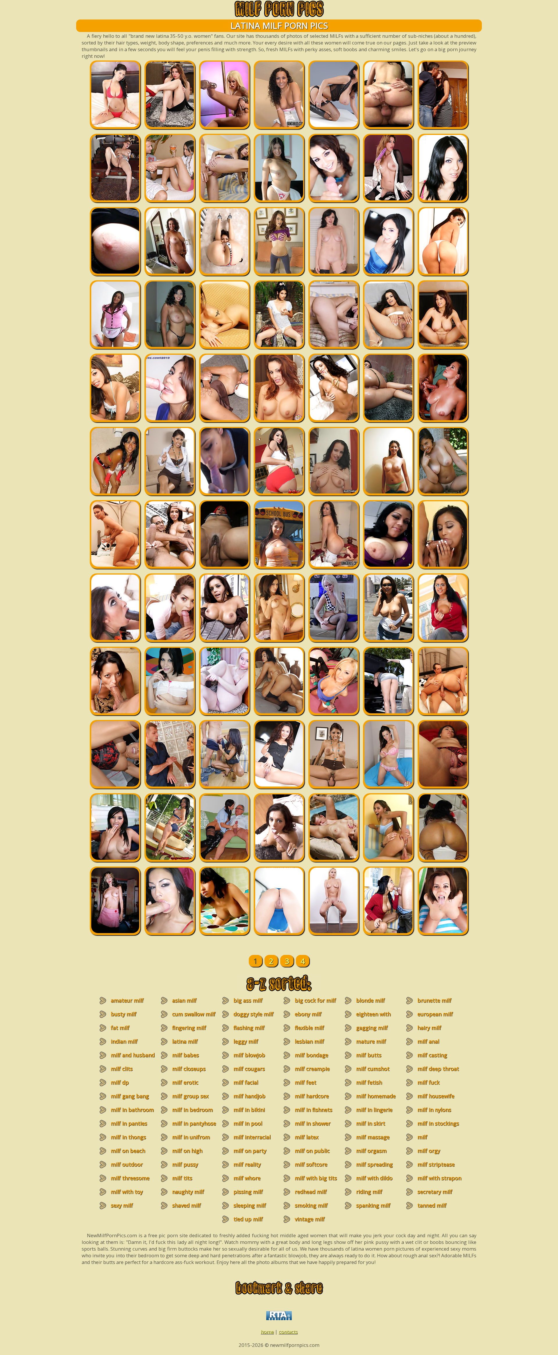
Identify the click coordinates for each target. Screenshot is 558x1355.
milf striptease (436, 1164)
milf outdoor (127, 1164)
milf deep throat (438, 1068)
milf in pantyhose (194, 1123)
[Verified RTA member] (279, 1318)
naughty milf (188, 1191)
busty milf (123, 1013)
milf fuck (428, 1082)
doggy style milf (253, 1013)
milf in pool (247, 1123)
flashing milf (248, 1027)
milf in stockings (438, 1123)
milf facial (245, 1082)
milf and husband (133, 1054)
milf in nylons (434, 1109)
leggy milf (245, 1041)
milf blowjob (249, 1054)
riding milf (369, 1191)
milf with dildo (374, 1177)
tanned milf (431, 1205)
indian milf (124, 1041)
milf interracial (252, 1136)
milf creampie (312, 1068)
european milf (435, 1013)
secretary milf (434, 1191)
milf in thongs (128, 1136)
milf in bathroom (132, 1109)
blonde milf (370, 1000)
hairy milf (429, 1027)
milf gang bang (130, 1095)
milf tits (182, 1177)
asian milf (184, 1000)
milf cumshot (372, 1068)
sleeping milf (249, 1205)
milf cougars (249, 1068)
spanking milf (373, 1205)
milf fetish (369, 1082)
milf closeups (188, 1068)
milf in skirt (370, 1123)
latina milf (185, 1041)
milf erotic (185, 1082)
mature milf (371, 1041)
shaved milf (186, 1205)
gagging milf (372, 1027)
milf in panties (129, 1123)
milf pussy (185, 1164)
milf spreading (374, 1164)
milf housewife (435, 1095)
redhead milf (311, 1191)
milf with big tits (316, 1177)
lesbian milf (309, 1041)
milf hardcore (312, 1095)
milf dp (120, 1082)
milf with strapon (439, 1177)
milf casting (432, 1054)
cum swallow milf (193, 1013)
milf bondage (311, 1054)
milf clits (122, 1068)
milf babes (185, 1054)
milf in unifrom (191, 1136)
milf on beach (128, 1150)
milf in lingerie (374, 1109)
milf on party (249, 1150)
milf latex (306, 1136)
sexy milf (122, 1205)
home (267, 1331)
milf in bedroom (192, 1109)
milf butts (368, 1054)
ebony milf (308, 1013)
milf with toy (127, 1191)
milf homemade (376, 1095)
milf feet (305, 1082)
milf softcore (311, 1164)
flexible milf (309, 1027)
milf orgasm (371, 1150)
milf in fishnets (313, 1109)
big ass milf (247, 1000)
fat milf (120, 1027)
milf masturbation (430, 1140)
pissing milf (248, 1191)
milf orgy (428, 1150)
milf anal (428, 1041)
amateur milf (127, 1000)
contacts (288, 1331)
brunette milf (434, 1000)
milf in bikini (249, 1109)
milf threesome (130, 1177)
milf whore (246, 1177)
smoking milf (311, 1205)
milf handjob (249, 1095)
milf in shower (312, 1123)
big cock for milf (315, 1000)
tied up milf (248, 1218)
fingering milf (189, 1027)
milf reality (247, 1164)
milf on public (312, 1150)
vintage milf (310, 1218)
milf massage (372, 1136)
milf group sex (190, 1095)
